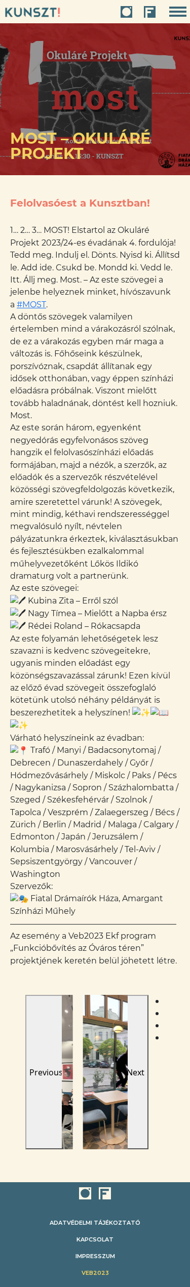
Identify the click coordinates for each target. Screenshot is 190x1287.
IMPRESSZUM (95, 1256)
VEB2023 (95, 1272)
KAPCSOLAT (95, 1239)
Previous (46, 1072)
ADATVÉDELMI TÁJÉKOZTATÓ (95, 1222)
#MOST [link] (31, 304)
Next (135, 1072)
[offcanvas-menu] (178, 12)
